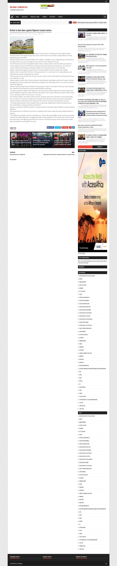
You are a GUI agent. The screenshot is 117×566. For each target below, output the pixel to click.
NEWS (65, 22)
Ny (79, 384)
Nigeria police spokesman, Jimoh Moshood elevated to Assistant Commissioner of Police (90, 126)
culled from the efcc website (85, 319)
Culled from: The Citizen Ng (85, 325)
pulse (80, 390)
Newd (80, 375)
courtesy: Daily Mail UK (84, 297)
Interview (52, 17)
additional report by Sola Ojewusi (87, 276)
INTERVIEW (81, 350)
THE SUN (81, 402)
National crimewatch (84, 365)
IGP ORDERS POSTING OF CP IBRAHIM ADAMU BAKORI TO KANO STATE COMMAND (96, 136)
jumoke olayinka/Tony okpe (85, 353)
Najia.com (81, 362)
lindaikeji (81, 356)
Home (17, 17)
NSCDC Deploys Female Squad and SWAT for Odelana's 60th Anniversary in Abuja (87, 22)
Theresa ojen (82, 405)
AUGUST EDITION (82, 285)
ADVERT (80, 279)
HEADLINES (81, 347)
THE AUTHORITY (82, 396)
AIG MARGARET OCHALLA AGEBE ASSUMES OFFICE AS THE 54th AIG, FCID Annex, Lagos (95, 78)
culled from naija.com (84, 303)
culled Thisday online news (85, 328)
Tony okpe (81, 409)
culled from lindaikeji (84, 300)
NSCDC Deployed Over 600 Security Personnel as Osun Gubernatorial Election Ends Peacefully (41, 142)
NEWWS (80, 381)
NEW (80, 371)
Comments (99, 147)
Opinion (44, 17)
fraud (80, 344)
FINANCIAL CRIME (82, 341)
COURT (80, 294)
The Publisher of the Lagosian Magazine (88, 399)
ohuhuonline (82, 387)
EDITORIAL (81, 337)
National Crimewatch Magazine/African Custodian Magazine (92, 368)
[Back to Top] (106, 564)
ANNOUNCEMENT (82, 282)
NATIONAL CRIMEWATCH (18, 7)
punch (80, 393)
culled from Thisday (83, 322)
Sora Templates (18, 563)
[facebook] (106, 1)
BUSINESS (81, 288)
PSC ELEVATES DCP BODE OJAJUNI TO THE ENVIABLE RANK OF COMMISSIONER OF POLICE (96, 89)
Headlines (25, 17)
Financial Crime (34, 17)
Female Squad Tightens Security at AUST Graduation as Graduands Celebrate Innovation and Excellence (62, 142)
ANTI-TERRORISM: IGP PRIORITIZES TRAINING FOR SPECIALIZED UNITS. (96, 55)
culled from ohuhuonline (85, 310)
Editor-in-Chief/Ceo (83, 334)
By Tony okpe (82, 291)
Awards (60, 17)
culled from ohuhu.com (84, 306)
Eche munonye (82, 331)
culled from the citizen (84, 316)
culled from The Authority (85, 313)
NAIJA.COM (81, 359)
